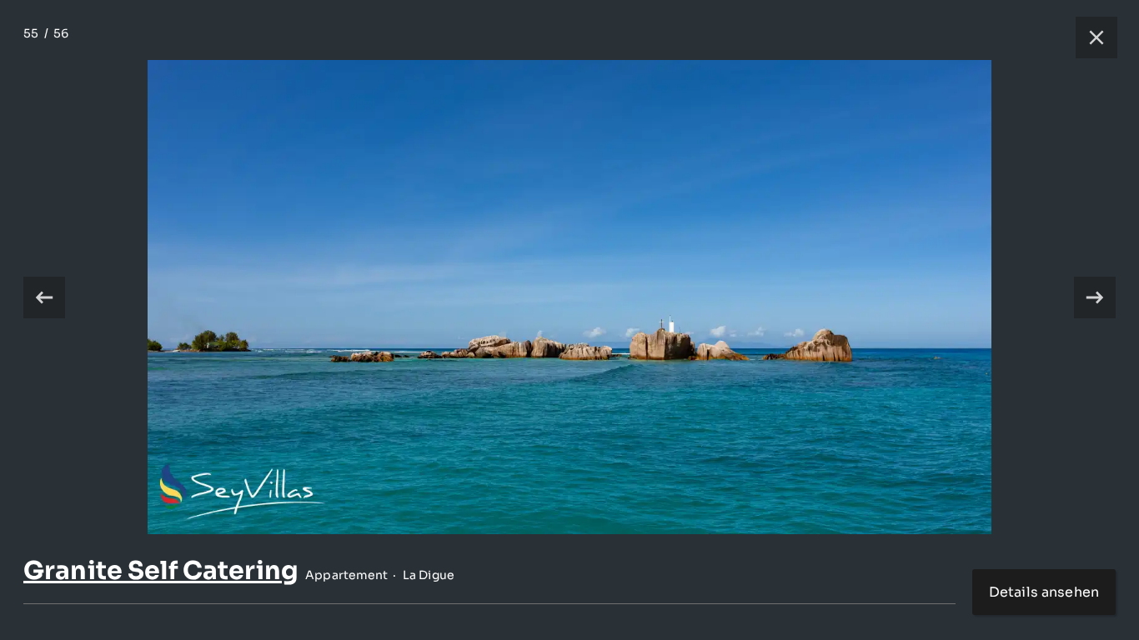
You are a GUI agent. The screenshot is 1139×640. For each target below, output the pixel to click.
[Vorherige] (44, 297)
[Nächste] (1095, 297)
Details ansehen (1044, 592)
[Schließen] (1088, 37)
